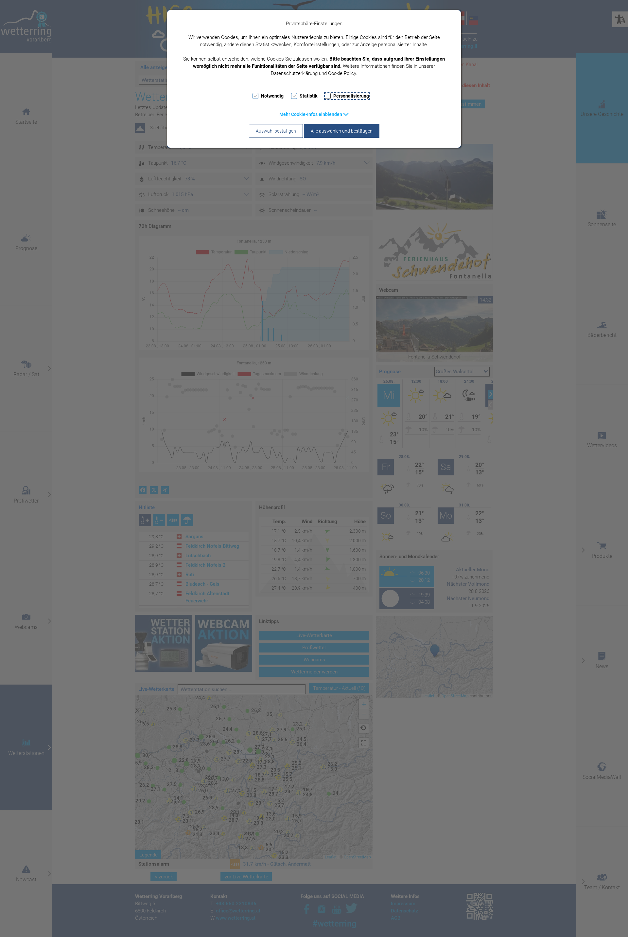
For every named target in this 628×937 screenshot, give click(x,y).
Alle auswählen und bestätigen (342, 131)
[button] (314, 114)
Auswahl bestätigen (276, 131)
